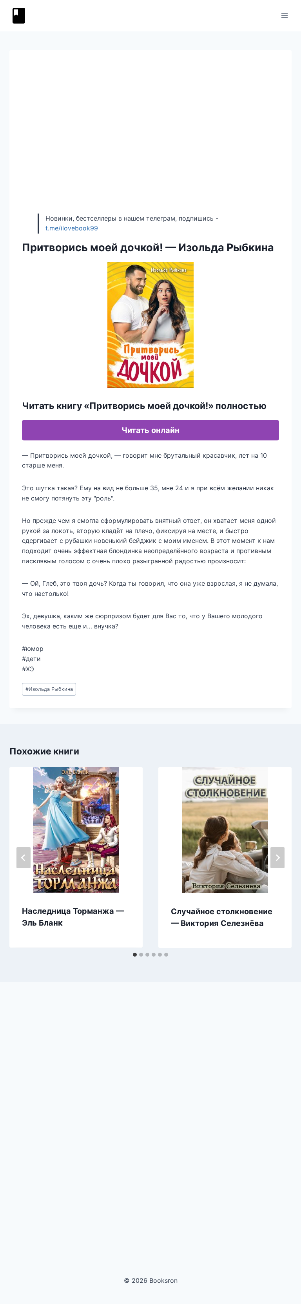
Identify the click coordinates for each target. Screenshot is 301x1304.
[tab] (135, 955)
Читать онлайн (150, 430)
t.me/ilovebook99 (71, 228)
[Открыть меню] (284, 15)
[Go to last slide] (23, 857)
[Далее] (277, 857)
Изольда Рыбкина (49, 689)
